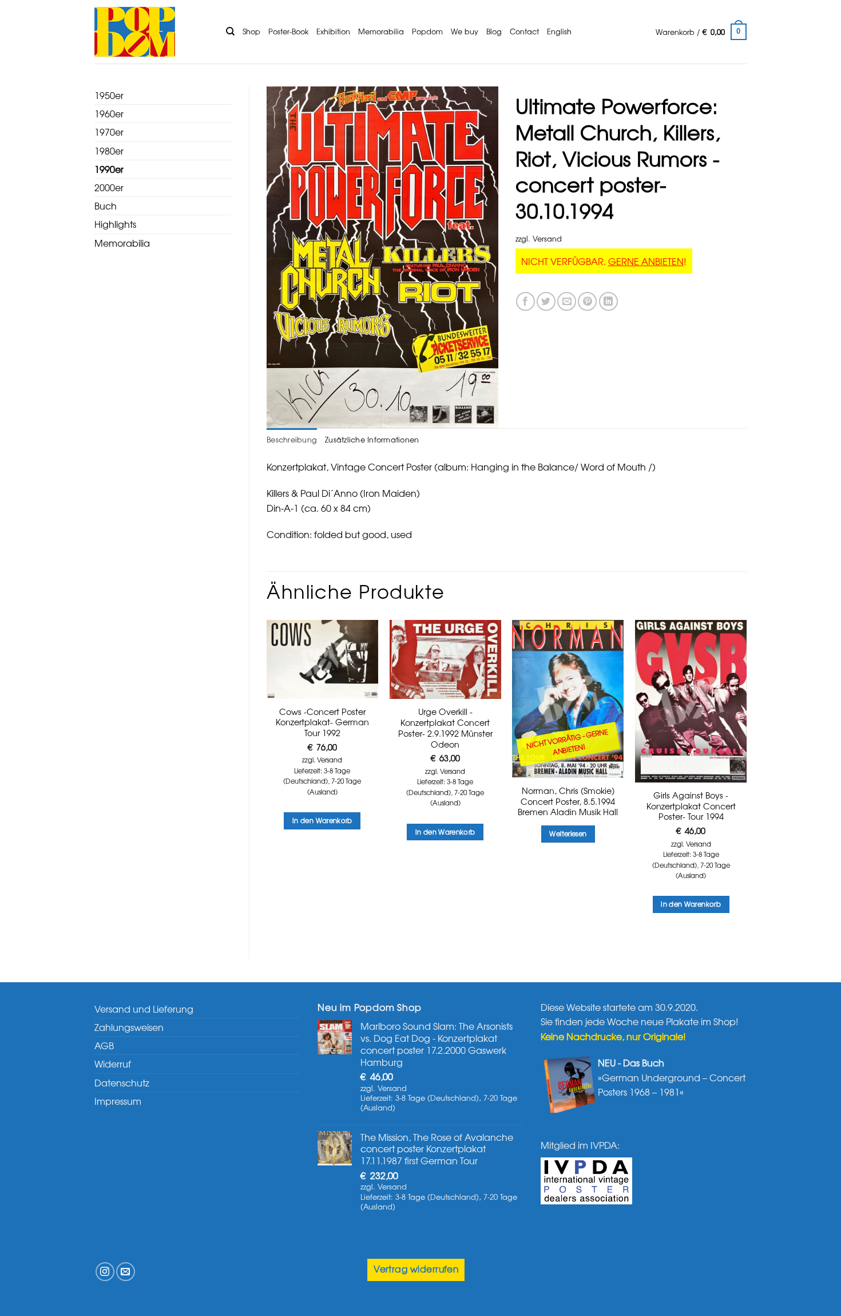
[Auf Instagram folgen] (105, 1271)
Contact (524, 31)
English (559, 31)
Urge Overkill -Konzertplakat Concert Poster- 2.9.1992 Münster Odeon (445, 727)
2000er (109, 187)
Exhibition (333, 31)
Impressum (117, 1101)
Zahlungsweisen (129, 1027)
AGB (104, 1045)
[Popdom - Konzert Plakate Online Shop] (151, 32)
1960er (109, 113)
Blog (494, 31)
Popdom (427, 31)
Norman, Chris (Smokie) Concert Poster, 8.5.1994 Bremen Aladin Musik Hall (568, 801)
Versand (547, 238)
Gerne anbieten (646, 261)
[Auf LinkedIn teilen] (608, 301)
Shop (251, 31)
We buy (464, 31)
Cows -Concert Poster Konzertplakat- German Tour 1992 (322, 722)
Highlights (115, 224)
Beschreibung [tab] (292, 439)
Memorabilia (381, 31)
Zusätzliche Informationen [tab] (372, 439)
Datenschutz (121, 1082)
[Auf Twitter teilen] (546, 301)
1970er (109, 132)
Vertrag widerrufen (416, 1268)
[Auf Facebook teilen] (525, 301)
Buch (105, 205)
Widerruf (112, 1063)
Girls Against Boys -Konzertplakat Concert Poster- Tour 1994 (691, 806)
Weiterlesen (567, 833)
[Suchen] (230, 31)
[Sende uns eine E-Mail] (125, 1271)
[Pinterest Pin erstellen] (587, 301)
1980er (109, 150)
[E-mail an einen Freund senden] (566, 301)
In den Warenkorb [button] (322, 820)
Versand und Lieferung (143, 1008)
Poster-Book (288, 31)
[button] (701, 32)
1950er (109, 95)
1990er (109, 169)
